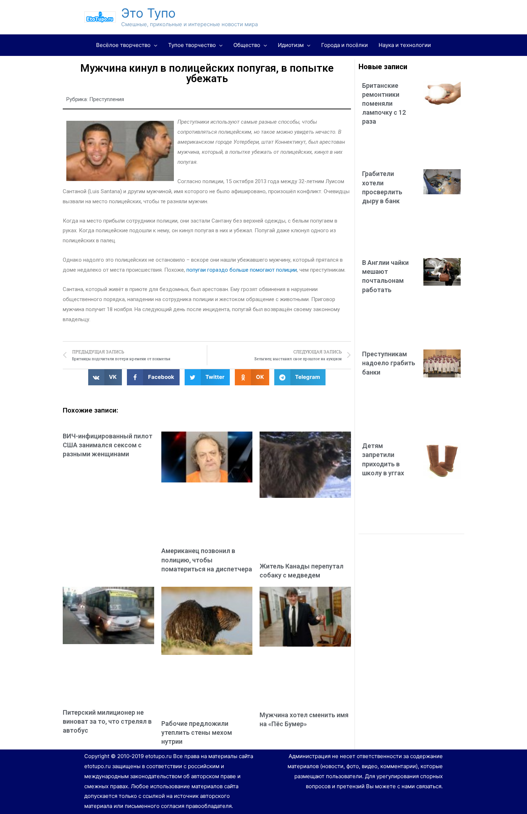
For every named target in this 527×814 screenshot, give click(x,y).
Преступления (106, 99)
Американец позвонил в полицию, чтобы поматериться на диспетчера (206, 559)
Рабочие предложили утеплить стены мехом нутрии (196, 732)
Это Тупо (148, 12)
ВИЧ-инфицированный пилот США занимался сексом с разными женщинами (107, 445)
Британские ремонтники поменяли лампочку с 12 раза (384, 103)
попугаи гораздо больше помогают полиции (241, 270)
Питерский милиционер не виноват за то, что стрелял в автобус (107, 721)
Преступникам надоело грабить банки (388, 363)
